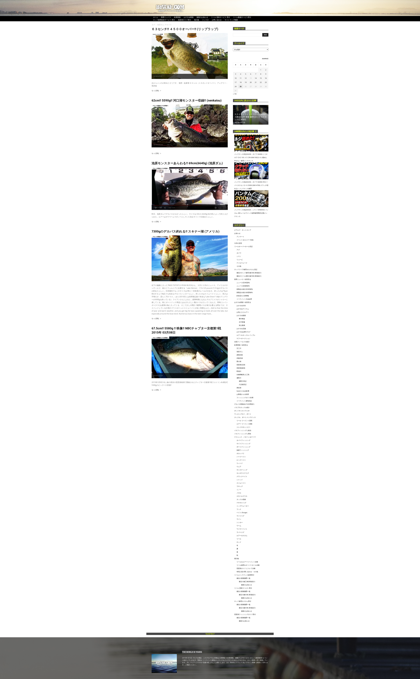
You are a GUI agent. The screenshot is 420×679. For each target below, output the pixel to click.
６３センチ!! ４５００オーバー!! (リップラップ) (185, 29)
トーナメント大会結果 (244, 299)
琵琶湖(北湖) (241, 365)
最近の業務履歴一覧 (243, 578)
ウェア (239, 466)
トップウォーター (243, 506)
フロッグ (240, 486)
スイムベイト (241, 483)
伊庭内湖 (240, 358)
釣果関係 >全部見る (241, 345)
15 (261, 78)
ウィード (240, 463)
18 (241, 82)
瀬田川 (239, 378)
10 (235, 78)
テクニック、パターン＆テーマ (245, 437)
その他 (239, 266)
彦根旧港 (240, 355)
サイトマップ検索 (231, 20)
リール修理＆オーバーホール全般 (248, 565)
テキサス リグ (241, 503)
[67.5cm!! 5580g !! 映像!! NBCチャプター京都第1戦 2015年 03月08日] (190, 357)
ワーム (239, 526)
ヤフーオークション (243, 338)
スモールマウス (242, 496)
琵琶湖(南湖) (241, 368)
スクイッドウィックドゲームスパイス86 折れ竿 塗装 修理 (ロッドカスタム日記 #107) (250, 117)
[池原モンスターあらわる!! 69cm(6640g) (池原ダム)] (190, 188)
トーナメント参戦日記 (244, 401)
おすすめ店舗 (241, 329)
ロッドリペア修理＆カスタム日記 (245, 269)
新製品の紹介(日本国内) (245, 289)
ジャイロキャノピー (243, 427)
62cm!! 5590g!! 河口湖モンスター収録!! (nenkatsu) (187, 100)
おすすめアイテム (243, 309)
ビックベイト (241, 460)
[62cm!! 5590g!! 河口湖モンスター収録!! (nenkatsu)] (190, 125)
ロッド (239, 542)
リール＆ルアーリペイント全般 (247, 562)
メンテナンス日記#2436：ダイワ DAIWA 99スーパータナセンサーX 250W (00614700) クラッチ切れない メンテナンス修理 (251, 185)
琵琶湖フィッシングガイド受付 (245, 614)
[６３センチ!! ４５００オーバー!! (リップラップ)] (190, 56)
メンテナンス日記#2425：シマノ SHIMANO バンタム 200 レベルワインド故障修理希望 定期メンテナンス (251, 213)
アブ (238, 250)
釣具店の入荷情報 (243, 296)
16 (266, 78)
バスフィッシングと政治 (242, 430)
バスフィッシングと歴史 (242, 434)
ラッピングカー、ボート (242, 414)
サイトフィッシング (243, 443)
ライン (239, 519)
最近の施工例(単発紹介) (247, 581)
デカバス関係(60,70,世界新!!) (160, 105)
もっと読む (155, 90)
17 (235, 82)
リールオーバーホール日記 (243, 246)
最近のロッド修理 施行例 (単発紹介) (249, 273)
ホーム (155, 17)
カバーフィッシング (243, 440)
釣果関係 (177, 17)
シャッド (240, 480)
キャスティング (242, 470)
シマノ (239, 256)
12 (246, 78)
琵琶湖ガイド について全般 (246, 568)
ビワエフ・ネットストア (242, 230)
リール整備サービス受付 (242, 17)
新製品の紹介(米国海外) (245, 292)
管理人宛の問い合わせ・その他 (247, 572)
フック (239, 509)
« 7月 (235, 94)
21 (256, 82)
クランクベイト (242, 476)
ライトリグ (240, 516)
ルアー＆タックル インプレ (246, 335)
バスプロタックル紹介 (242, 407)
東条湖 (239, 388)
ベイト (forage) (242, 512)
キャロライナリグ (243, 473)
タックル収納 (241, 499)
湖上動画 (242, 325)
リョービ (240, 260)
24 (235, 86)
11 (241, 78)
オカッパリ (240, 453)
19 (246, 82)
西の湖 (239, 361)
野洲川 (239, 371)
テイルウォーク (242, 263)
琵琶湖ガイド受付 (184, 20)
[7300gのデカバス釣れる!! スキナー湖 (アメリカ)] (190, 258)
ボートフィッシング (243, 447)
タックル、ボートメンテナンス (245, 417)
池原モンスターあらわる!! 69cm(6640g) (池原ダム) (187, 163)
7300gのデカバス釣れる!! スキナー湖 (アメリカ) (185, 231)
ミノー (239, 489)
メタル (239, 493)
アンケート (240, 237)
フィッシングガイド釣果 (245, 397)
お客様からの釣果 (243, 394)
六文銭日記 (243, 384)
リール (239, 539)
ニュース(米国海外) (243, 286)
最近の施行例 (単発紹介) (247, 595)
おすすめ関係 (188, 17)
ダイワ (239, 253)
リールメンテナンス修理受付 (244, 575)
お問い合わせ (217, 20)
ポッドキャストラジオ (242, 411)
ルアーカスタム (242, 535)
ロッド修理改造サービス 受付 (164, 20)
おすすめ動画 (241, 315)
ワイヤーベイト (242, 529)
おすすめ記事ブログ (243, 332)
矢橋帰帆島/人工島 (243, 374)
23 (266, 82)
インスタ (205, 20)
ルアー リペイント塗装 (244, 424)
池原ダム (240, 352)
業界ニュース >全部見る (242, 279)
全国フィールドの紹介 (242, 342)
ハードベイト (241, 457)
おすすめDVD (241, 306)
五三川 (239, 348)
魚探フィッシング (243, 450)
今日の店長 (238, 243)
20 (251, 82)
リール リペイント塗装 (244, 420)
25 (241, 86)
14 (256, 78)
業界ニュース (166, 17)
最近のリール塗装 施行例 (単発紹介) (249, 276)
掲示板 (196, 20)
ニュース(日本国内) (243, 283)
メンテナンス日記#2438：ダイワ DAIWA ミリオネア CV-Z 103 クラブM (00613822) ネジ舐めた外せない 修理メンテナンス (251, 157)
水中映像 (242, 322)
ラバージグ (240, 532)
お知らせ (237, 233)
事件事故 (242, 319)
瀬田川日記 (243, 381)
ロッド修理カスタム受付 (242, 601)
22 (261, 82)
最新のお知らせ (202, 17)
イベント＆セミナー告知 (245, 240)
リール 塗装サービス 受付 (220, 17)
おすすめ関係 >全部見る (242, 302)
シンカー (240, 522)
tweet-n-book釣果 (158, 34)
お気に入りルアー (243, 312)
